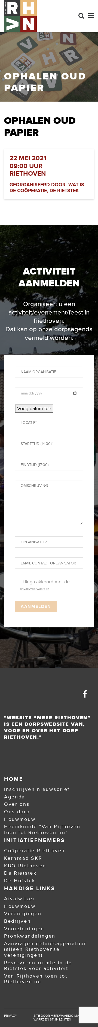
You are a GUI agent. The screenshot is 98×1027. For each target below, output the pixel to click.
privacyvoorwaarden (34, 589)
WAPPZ (38, 1019)
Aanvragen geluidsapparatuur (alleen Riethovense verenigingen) (45, 949)
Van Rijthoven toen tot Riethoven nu (35, 979)
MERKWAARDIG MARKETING (71, 1016)
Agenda (14, 796)
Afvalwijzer (19, 898)
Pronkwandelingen (30, 936)
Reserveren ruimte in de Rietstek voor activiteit (38, 965)
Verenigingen (22, 913)
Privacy (10, 1016)
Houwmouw (20, 819)
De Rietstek (20, 873)
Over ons (17, 804)
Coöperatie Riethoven (34, 850)
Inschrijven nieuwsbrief (37, 789)
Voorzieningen (24, 928)
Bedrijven (17, 921)
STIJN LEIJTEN (60, 1019)
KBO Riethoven (25, 865)
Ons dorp (17, 811)
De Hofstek (19, 880)
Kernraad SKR (23, 858)
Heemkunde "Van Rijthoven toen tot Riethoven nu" (42, 829)
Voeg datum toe (34, 408)
